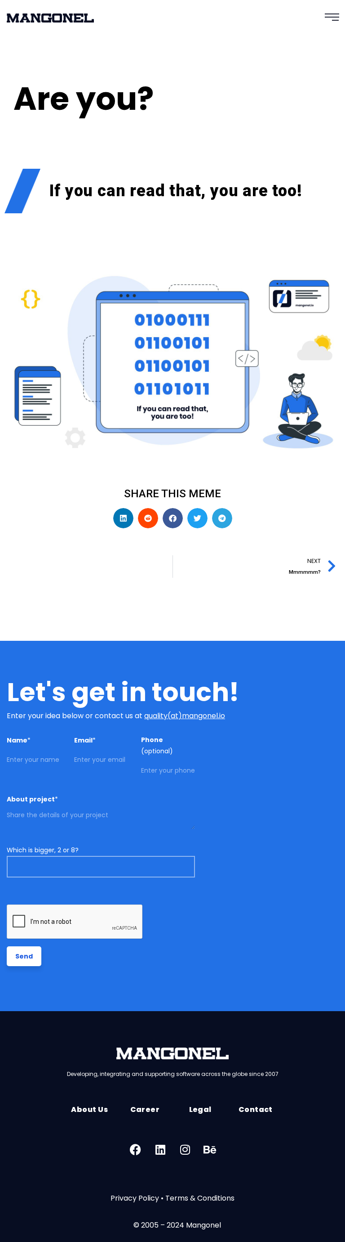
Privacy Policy (135, 1198)
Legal (200, 1109)
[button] (123, 518)
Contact (256, 1109)
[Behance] (210, 1149)
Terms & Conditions (199, 1198)
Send (24, 956)
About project (32, 799)
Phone (157, 745)
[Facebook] (135, 1149)
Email (85, 740)
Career (145, 1109)
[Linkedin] (160, 1149)
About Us (89, 1109)
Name (19, 740)
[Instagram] (185, 1149)
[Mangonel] (50, 21)
